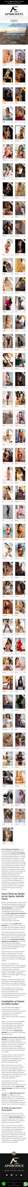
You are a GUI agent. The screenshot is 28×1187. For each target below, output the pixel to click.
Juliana (16, 634)
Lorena (4, 691)
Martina (17, 349)
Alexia (4, 179)
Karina (4, 672)
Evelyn (4, 843)
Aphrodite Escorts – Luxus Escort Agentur (18, 1183)
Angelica (17, 805)
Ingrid (4, 463)
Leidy (16, 615)
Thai (16, 311)
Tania (4, 482)
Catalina (17, 65)
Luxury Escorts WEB (16, 1185)
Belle (4, 653)
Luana (16, 691)
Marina (16, 482)
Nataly (16, 368)
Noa (3, 425)
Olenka (16, 217)
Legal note (6, 1170)
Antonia (17, 292)
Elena (4, 141)
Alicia (4, 84)
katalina (4, 387)
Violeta (4, 311)
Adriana (4, 786)
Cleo (16, 672)
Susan (4, 748)
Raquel (4, 236)
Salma (16, 103)
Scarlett (17, 141)
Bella (4, 122)
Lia (3, 520)
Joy (3, 501)
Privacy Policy (13, 1170)
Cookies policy (20, 1170)
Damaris (4, 330)
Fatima (4, 539)
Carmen (17, 539)
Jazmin (16, 330)
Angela (4, 273)
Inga (4, 444)
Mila (16, 729)
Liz (15, 122)
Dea (3, 596)
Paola (4, 368)
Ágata (4, 406)
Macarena (5, 729)
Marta (16, 387)
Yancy (16, 463)
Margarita (5, 767)
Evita (4, 254)
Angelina (17, 236)
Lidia (16, 179)
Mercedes (17, 748)
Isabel (4, 558)
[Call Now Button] (4, 1184)
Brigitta (17, 767)
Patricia (17, 824)
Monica (16, 273)
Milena (16, 520)
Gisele (16, 84)
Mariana (17, 254)
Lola (16, 444)
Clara (4, 805)
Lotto (4, 292)
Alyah (4, 577)
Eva (3, 217)
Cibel (4, 710)
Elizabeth (5, 615)
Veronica (17, 710)
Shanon (4, 160)
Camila (4, 349)
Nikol (16, 160)
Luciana (17, 558)
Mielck (16, 406)
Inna (4, 634)
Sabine (16, 577)
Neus (16, 653)
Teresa (16, 425)
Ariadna (17, 786)
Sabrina (4, 103)
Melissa (17, 596)
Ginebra (4, 65)
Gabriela (17, 501)
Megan (4, 198)
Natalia (16, 198)
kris (3, 824)
